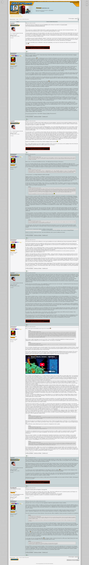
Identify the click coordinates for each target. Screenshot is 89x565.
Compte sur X (45, 116)
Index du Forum (12, 19)
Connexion (42, 11)
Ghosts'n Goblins (29, 55)
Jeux (17, 19)
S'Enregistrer (51, 10)
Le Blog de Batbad (29, 116)
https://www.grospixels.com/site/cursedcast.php (35, 25)
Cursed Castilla (64, 24)
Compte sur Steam (37, 116)
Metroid (65, 548)
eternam (29, 139)
